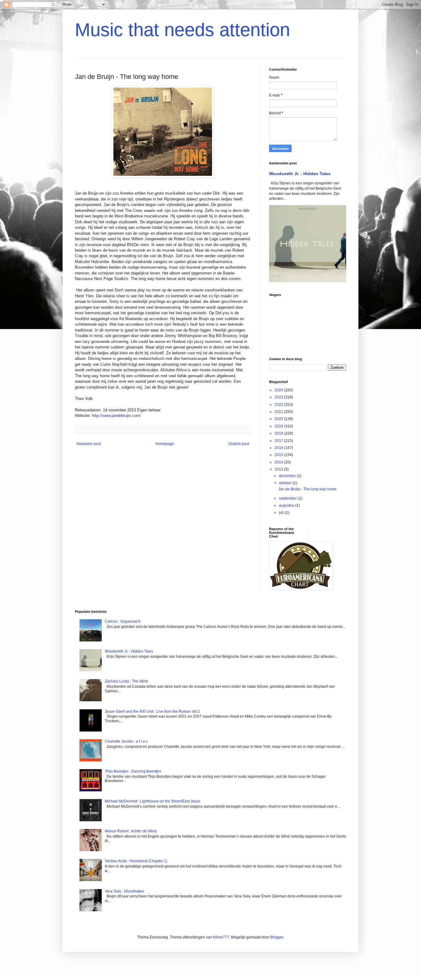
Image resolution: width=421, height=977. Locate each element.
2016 (279, 448)
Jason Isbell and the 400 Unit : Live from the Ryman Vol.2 (152, 711)
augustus (287, 505)
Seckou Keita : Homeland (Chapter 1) (136, 861)
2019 (279, 426)
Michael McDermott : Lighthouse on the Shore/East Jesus (152, 801)
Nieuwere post (88, 444)
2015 (279, 455)
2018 (279, 433)
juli (282, 512)
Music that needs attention (182, 29)
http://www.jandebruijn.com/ (116, 415)
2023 (279, 397)
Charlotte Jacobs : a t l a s (126, 741)
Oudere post (238, 444)
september (288, 498)
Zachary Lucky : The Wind (126, 681)
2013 (279, 469)
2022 (279, 404)
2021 (279, 412)
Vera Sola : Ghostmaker (124, 891)
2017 (279, 441)
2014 (279, 462)
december (288, 476)
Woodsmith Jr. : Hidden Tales (300, 173)
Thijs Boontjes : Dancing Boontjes (133, 771)
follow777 (221, 937)
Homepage (164, 444)
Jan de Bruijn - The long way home (307, 489)
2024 (279, 390)
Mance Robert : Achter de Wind (131, 831)
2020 (279, 419)
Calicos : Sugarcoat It (122, 621)
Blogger (276, 937)
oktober (285, 483)
